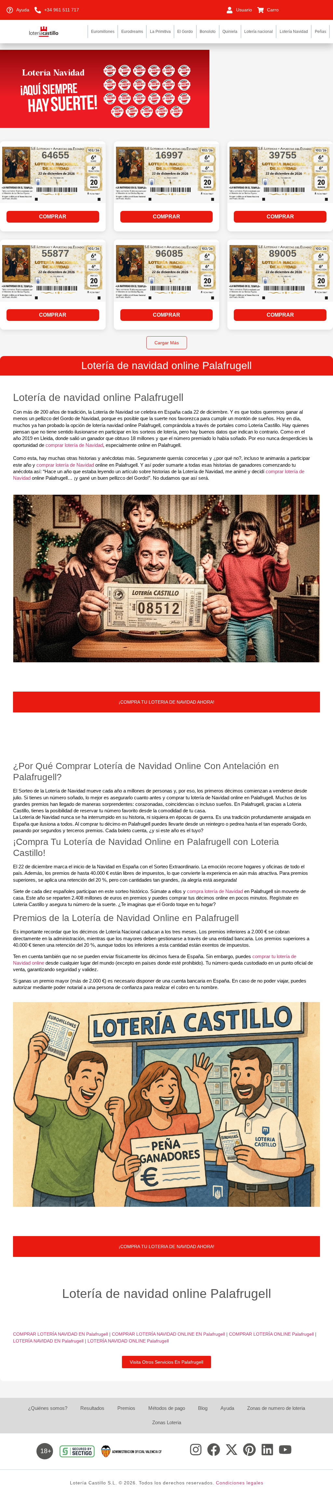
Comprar (52, 216)
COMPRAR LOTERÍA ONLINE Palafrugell (272, 1334)
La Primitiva (160, 31)
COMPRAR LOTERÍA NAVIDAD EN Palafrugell (61, 1334)
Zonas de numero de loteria (276, 1408)
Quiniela (229, 31)
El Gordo (185, 31)
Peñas (320, 31)
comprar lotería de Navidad (74, 445)
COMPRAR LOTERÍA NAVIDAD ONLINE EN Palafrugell (169, 1334)
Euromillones (102, 31)
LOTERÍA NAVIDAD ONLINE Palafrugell (128, 1340)
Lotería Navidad (294, 31)
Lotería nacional (258, 31)
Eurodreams (132, 31)
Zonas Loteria (166, 1422)
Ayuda (227, 1408)
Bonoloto (208, 31)
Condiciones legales (239, 1482)
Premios (126, 1408)
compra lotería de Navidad (215, 891)
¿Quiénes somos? (47, 1408)
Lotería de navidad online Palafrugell (166, 365)
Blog (202, 1408)
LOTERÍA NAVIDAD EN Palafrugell (49, 1340)
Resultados (92, 1408)
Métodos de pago (166, 1408)
